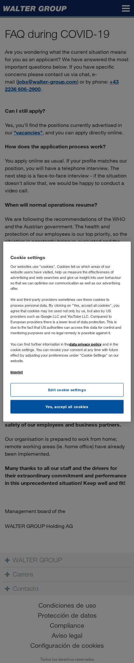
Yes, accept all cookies (67, 406)
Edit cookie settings (67, 389)
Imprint (16, 372)
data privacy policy (85, 344)
